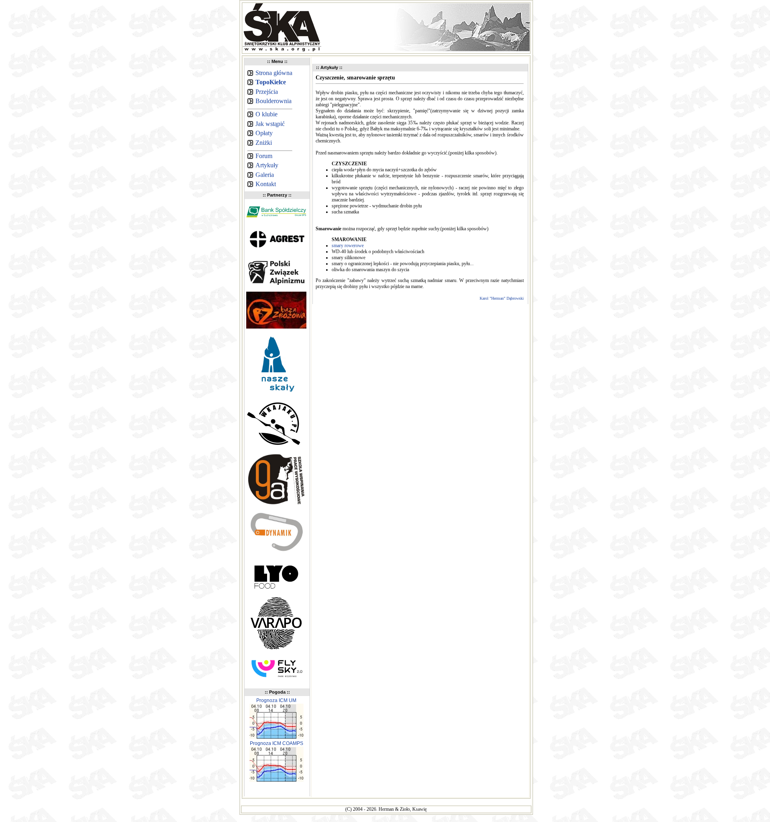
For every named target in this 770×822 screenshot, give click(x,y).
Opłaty (264, 133)
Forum (263, 155)
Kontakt (265, 184)
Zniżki (263, 142)
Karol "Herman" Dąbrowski (502, 298)
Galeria (264, 174)
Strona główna (273, 72)
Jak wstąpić (270, 123)
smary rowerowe (348, 245)
